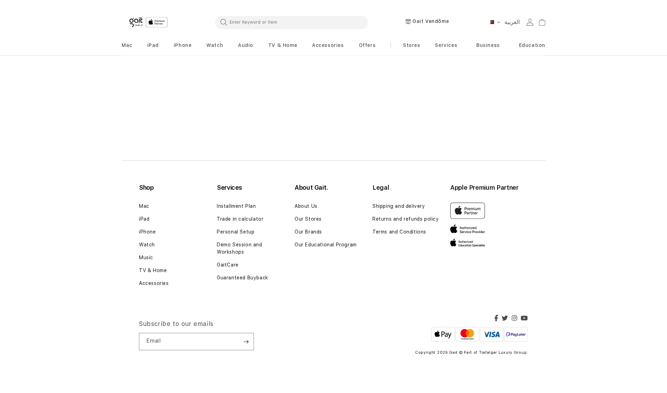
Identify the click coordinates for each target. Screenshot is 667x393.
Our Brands (308, 232)
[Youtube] (524, 319)
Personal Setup (235, 232)
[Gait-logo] (149, 22)
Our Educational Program (326, 244)
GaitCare (228, 265)
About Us (306, 206)
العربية (512, 22)
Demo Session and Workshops (239, 248)
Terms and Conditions (399, 232)
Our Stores (308, 219)
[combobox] (291, 22)
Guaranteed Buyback (242, 277)
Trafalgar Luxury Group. (503, 352)
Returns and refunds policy (406, 219)
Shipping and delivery (398, 206)
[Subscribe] (246, 341)
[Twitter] (505, 319)
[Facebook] (496, 319)
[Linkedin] (515, 319)
